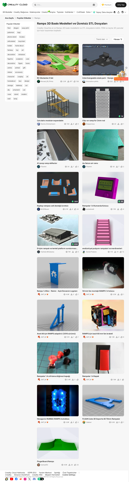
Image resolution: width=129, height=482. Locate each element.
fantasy (10, 50)
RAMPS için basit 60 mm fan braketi (97, 334)
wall (9, 99)
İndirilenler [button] (69, 12)
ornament (16, 90)
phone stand (12, 37)
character (11, 77)
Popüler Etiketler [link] (24, 18)
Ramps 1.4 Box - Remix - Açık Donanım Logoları (57, 291)
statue (10, 72)
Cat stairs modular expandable (50, 120)
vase (9, 94)
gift (24, 68)
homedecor (11, 81)
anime (10, 68)
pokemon (11, 32)
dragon (16, 28)
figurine (10, 59)
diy (9, 90)
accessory (19, 72)
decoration (11, 54)
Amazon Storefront (22, 475)
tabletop (19, 85)
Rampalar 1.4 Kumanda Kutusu (95, 206)
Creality (8, 475)
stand (16, 94)
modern (24, 94)
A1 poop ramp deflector (47, 163)
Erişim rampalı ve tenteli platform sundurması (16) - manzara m (56, 248)
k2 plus (22, 37)
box (20, 81)
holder (10, 46)
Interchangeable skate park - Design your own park (102, 78)
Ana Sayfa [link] (9, 18)
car (26, 85)
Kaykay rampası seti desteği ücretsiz (52, 206)
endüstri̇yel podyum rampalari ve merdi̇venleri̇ (102, 248)
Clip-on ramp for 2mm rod (93, 120)
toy (17, 50)
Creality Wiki (37, 475)
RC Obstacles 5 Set (45, 78)
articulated (11, 41)
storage (10, 85)
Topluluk (60, 12)
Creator (45, 12)
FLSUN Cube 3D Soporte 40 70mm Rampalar (101, 419)
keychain (21, 41)
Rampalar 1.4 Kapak (90, 376)
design (27, 81)
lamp (15, 99)
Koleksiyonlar (35, 12)
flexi (9, 28)
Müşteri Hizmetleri (52, 475)
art (23, 50)
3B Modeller (7, 12)
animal (17, 68)
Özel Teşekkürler (69, 473)
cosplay (20, 77)
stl (27, 77)
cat (24, 90)
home (28, 63)
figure (20, 63)
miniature (21, 54)
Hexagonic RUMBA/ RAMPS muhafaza (53, 419)
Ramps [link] (37, 18)
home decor (19, 46)
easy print (25, 28)
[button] (123, 12)
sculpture (19, 59)
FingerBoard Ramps (45, 461)
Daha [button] (88, 12)
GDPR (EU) (32, 473)
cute (27, 59)
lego (18, 32)
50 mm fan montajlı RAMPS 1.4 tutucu (98, 291)
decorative (11, 63)
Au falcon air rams (90, 163)
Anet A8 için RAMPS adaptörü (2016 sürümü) (56, 334)
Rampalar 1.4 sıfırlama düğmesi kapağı (53, 376)
